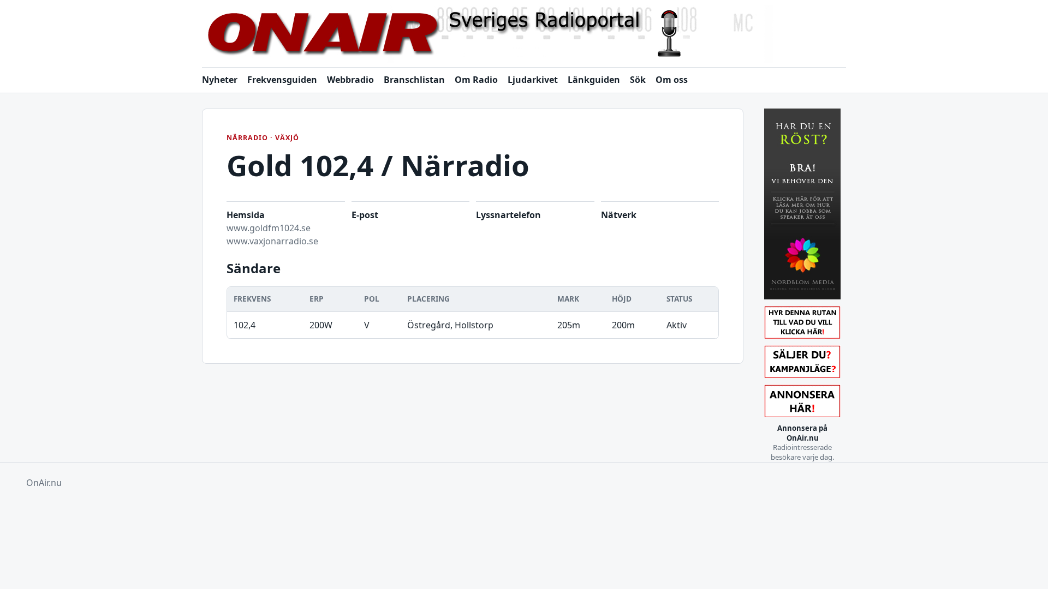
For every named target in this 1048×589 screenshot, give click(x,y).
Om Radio (476, 80)
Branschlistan (414, 80)
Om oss (672, 80)
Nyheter (219, 80)
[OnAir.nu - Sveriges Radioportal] (524, 34)
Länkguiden (594, 80)
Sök (638, 80)
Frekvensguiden (282, 80)
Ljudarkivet (533, 80)
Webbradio (350, 80)
